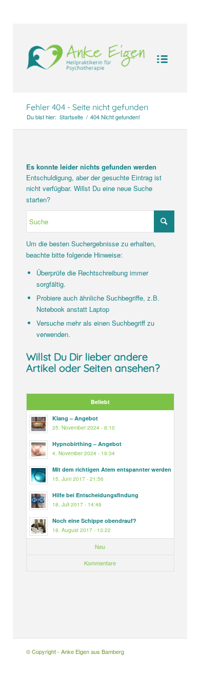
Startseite (71, 117)
